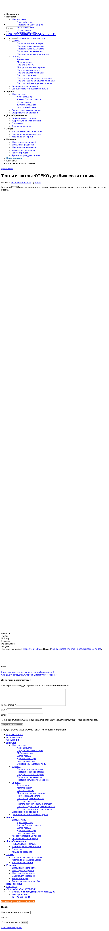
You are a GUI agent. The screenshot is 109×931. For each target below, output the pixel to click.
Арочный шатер (25, 22)
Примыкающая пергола (28, 70)
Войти (24, 923)
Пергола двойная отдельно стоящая (34, 83)
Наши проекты (14, 158)
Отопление (17, 123)
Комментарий (8, 705)
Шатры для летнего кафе (24, 147)
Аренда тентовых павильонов (26, 110)
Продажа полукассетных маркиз (33, 54)
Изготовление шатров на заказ (27, 131)
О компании (12, 14)
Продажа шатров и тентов (88, 649)
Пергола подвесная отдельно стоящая (36, 80)
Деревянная (23, 59)
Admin (38, 182)
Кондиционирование (22, 126)
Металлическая (24, 62)
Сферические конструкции (25, 86)
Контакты (11, 160)
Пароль (5, 917)
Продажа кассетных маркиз (30, 48)
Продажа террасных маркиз (30, 43)
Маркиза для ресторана (23, 150)
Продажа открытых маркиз (30, 51)
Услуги (10, 128)
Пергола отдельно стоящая (30, 72)
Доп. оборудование (16, 115)
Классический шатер (27, 35)
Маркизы (16, 40)
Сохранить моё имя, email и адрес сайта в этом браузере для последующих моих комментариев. (51, 719)
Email (4, 714)
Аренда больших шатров (29, 99)
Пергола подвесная (26, 75)
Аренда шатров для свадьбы (26, 155)
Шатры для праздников (23, 144)
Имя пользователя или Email (15, 912)
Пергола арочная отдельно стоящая (34, 78)
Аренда (10, 91)
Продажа (11, 16)
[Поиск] (7, 31)
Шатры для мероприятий (24, 142)
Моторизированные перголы (31, 67)
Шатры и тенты (19, 19)
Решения (11, 139)
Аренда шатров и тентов (63, 649)
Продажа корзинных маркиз (30, 46)
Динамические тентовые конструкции (30, 88)
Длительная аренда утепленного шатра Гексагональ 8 (27, 672)
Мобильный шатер (26, 27)
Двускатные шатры (26, 32)
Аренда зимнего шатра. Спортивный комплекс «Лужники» (29, 674)
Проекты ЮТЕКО (7, 169)
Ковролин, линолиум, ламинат (26, 120)
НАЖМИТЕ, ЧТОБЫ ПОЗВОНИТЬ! (18, 901)
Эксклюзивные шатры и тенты (32, 38)
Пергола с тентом (25, 64)
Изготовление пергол (22, 136)
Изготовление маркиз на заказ (26, 134)
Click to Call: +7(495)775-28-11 (21, 163)
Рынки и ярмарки (20, 152)
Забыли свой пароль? (11, 927)
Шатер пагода (24, 30)
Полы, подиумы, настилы (24, 118)
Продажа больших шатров (30, 24)
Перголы (16, 56)
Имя (4, 709)
